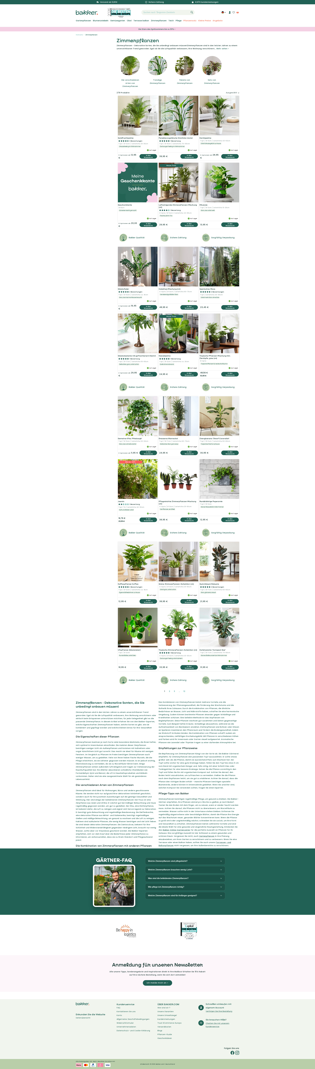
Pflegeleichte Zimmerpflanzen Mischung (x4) (177, 502)
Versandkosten (164, 1027)
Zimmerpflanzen (159, 20)
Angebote (217, 20)
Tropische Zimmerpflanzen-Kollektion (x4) (178, 650)
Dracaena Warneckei (168, 438)
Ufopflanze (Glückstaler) (129, 650)
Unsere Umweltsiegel (167, 1015)
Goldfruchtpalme (126, 138)
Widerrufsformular (125, 1023)
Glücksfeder (123, 289)
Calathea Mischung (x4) (170, 289)
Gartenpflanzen (83, 20)
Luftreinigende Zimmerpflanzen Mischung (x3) (178, 206)
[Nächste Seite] (190, 691)
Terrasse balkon (141, 20)
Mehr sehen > (222, 48)
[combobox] (168, 12)
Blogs (160, 1030)
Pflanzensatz (190, 20)
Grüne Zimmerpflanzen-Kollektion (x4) (176, 584)
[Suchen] (192, 12)
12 (184, 691)
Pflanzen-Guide (165, 1034)
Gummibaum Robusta (209, 584)
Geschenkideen (165, 1038)
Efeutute (204, 205)
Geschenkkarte (125, 205)
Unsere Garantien (166, 1011)
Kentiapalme (205, 138)
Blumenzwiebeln (100, 20)
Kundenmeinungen (166, 1019)
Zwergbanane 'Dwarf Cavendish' (214, 438)
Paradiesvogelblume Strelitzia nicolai (176, 138)
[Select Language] (224, 13)
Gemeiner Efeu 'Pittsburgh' (130, 438)
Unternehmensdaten (126, 1027)
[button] (137, 12)
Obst (129, 20)
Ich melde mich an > (157, 982)
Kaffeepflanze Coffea (128, 584)
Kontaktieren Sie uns (126, 1011)
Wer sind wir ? (164, 1007)
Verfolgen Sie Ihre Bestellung (219, 1011)
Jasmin (121, 501)
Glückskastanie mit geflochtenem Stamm (137, 356)
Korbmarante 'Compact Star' (213, 650)
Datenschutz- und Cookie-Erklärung (133, 1030)
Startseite (79, 35)
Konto (119, 1015)
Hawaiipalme (165, 356)
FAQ (118, 1007)
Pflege (178, 20)
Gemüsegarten (117, 20)
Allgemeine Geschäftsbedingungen (133, 1019)
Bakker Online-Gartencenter (176, 830)
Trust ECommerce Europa (169, 1023)
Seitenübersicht (83, 1018)
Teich (171, 20)
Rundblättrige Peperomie (211, 501)
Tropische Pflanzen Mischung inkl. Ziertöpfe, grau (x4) (215, 357)
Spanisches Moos (207, 289)
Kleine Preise (204, 20)
